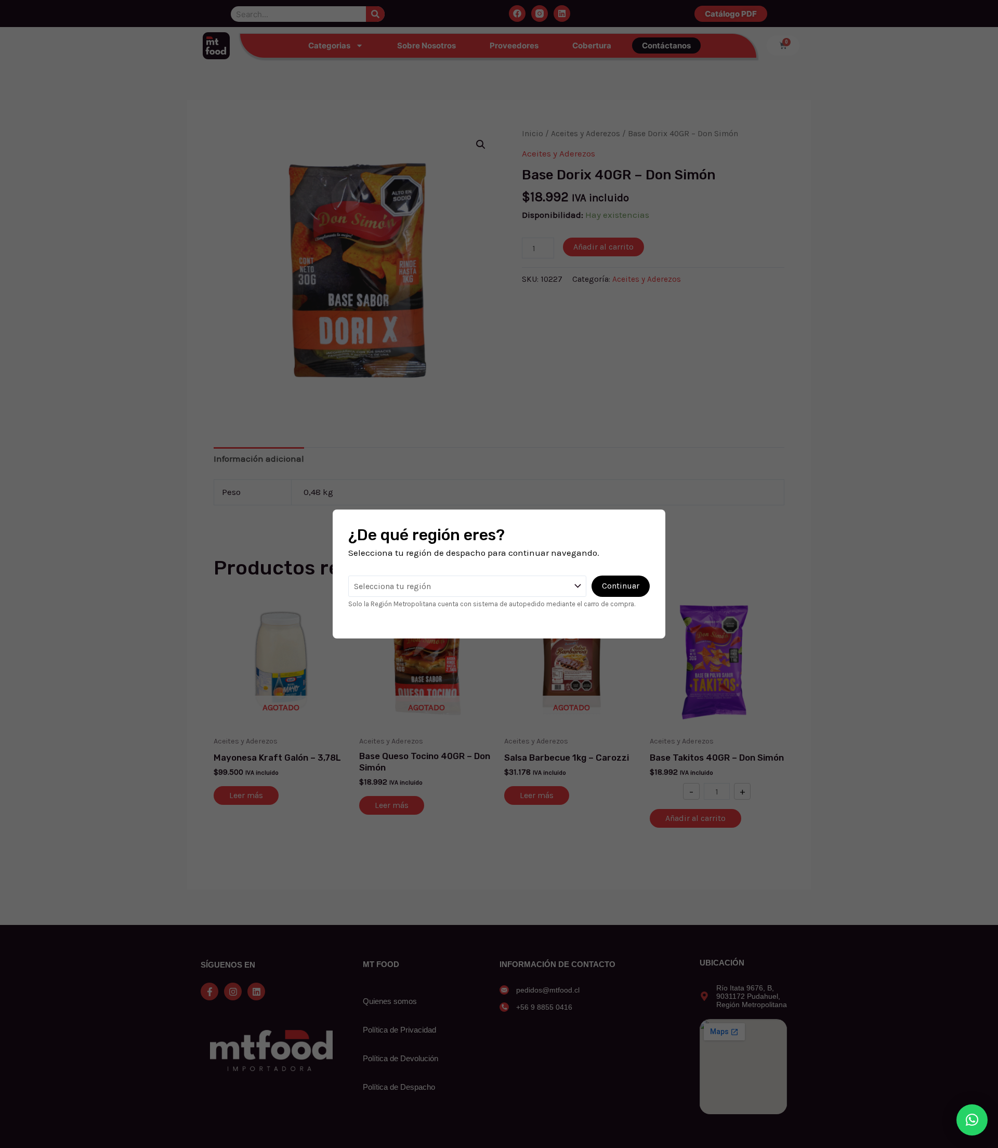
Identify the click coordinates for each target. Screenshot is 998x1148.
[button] (972, 1120)
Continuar (620, 586)
